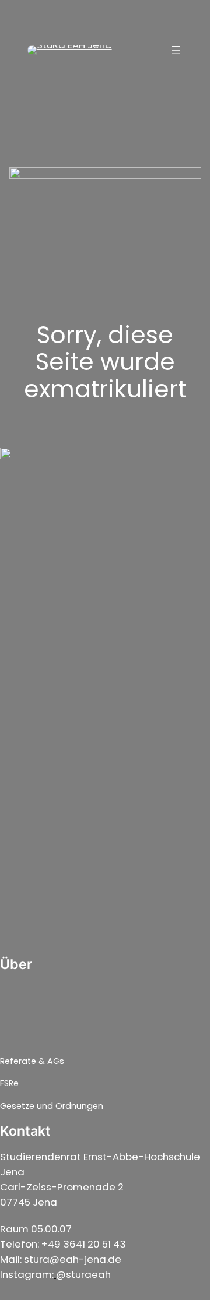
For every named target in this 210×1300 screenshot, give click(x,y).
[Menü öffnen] (176, 50)
